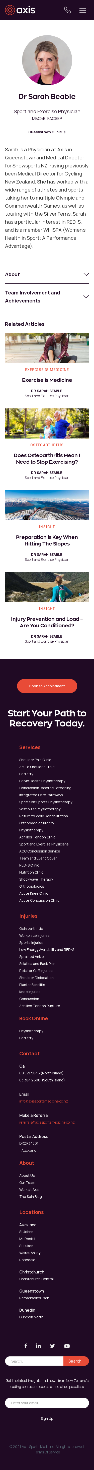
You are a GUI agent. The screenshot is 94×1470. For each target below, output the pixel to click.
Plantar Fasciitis (32, 984)
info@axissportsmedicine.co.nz (43, 1101)
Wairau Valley (29, 1252)
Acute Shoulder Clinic (36, 766)
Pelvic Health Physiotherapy (42, 780)
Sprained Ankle (31, 956)
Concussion (29, 998)
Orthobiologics (31, 886)
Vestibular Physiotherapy (39, 809)
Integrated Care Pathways (41, 794)
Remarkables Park (34, 1298)
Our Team (27, 1182)
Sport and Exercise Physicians (44, 844)
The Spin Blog (30, 1196)
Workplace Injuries (34, 935)
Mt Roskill (27, 1238)
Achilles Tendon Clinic (37, 837)
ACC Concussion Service (39, 851)
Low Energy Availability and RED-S (46, 949)
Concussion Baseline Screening (45, 787)
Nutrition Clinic (31, 872)
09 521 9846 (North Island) (41, 1073)
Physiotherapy (31, 830)
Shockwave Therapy (36, 879)
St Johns (26, 1231)
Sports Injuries (31, 942)
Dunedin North (31, 1317)
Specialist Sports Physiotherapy (45, 802)
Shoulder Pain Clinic (35, 759)
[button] (82, 10)
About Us (27, 1175)
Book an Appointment (47, 686)
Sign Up (47, 1418)
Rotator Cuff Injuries (36, 970)
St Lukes (26, 1245)
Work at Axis (29, 1189)
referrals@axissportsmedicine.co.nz (47, 1122)
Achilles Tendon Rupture (39, 1005)
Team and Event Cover (38, 858)
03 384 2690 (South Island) (42, 1080)
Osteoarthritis (31, 928)
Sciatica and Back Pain (37, 963)
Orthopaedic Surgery (36, 823)
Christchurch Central (36, 1278)
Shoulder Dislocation (36, 977)
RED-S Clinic (29, 865)
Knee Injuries (30, 991)
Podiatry (26, 773)
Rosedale (27, 1259)
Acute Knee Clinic (33, 893)
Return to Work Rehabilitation (43, 816)
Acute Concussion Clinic (39, 900)
